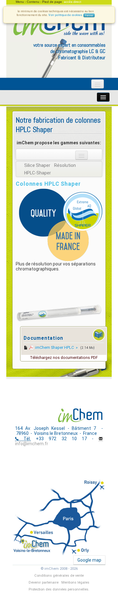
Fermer (89, 15)
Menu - (21, 1)
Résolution (65, 165)
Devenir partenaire (44, 582)
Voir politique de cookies (65, 15)
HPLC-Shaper (37, 172)
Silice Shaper (37, 165)
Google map (89, 560)
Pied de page (52, 1)
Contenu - (34, 1)
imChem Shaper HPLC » (57, 347)
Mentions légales (75, 582)
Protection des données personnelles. (59, 589)
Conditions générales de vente (59, 576)
